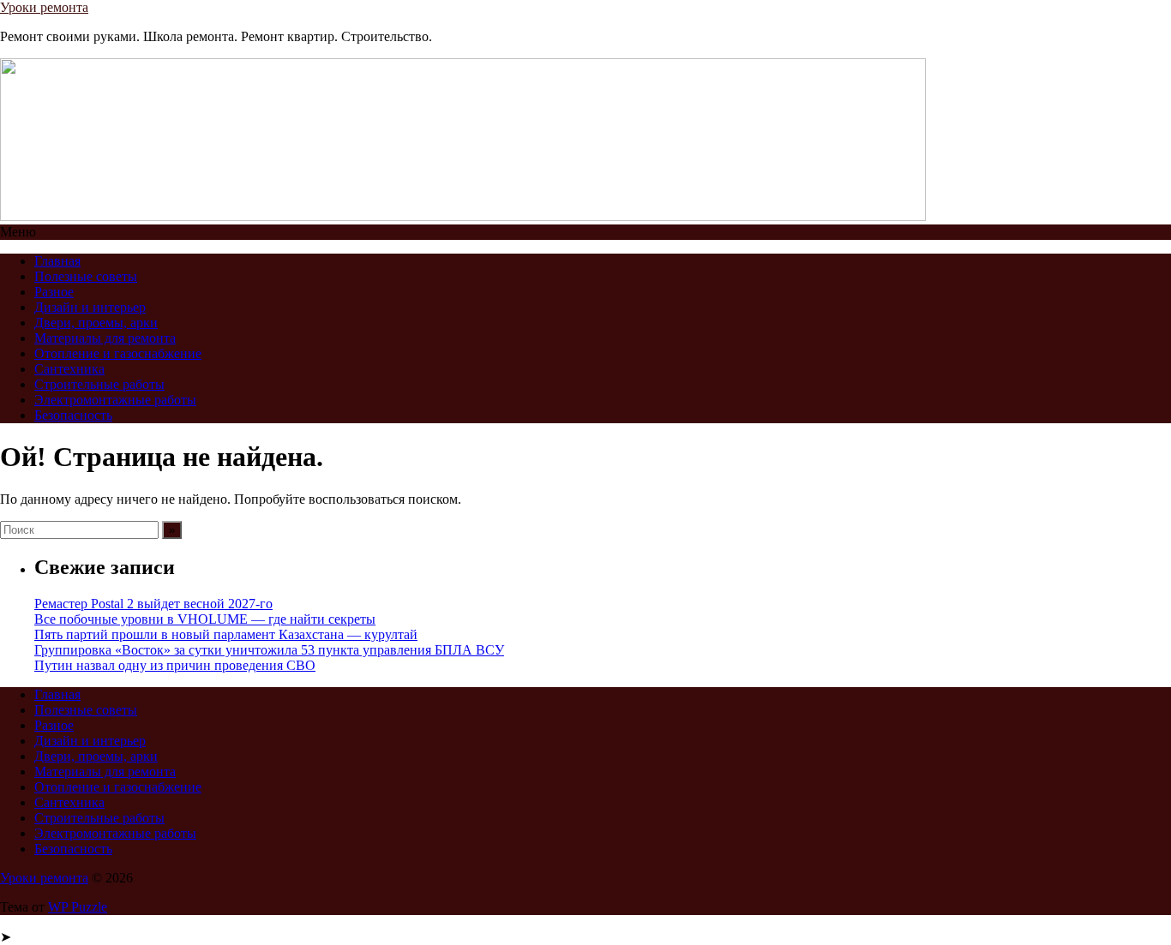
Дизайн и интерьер (90, 307)
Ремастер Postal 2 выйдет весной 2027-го (153, 603)
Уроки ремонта (44, 7)
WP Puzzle (77, 907)
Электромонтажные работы (115, 399)
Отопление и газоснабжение (117, 353)
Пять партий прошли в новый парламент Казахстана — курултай (225, 634)
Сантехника (69, 369)
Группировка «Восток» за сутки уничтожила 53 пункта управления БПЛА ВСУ (269, 650)
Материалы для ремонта (105, 338)
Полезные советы (85, 276)
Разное (54, 291)
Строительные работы (99, 384)
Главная (57, 261)
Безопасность (73, 415)
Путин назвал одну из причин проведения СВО (174, 665)
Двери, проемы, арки (96, 322)
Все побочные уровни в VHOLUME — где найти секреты (204, 619)
